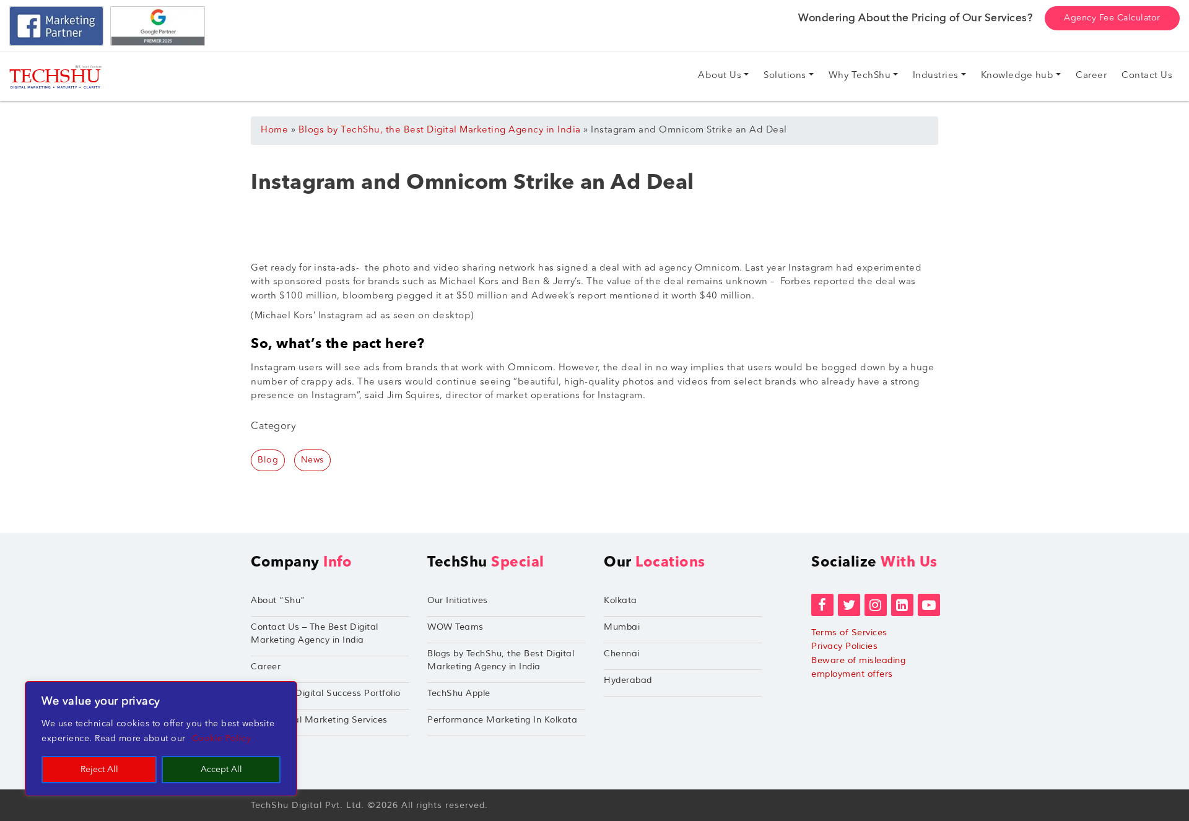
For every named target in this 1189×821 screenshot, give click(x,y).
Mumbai (622, 627)
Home (274, 130)
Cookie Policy (221, 738)
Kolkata (620, 600)
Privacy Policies (844, 646)
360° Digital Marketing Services (319, 720)
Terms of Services (849, 632)
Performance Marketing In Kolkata (502, 720)
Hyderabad (628, 680)
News (312, 460)
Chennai (622, 653)
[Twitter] (849, 605)
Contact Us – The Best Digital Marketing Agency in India (314, 633)
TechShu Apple (458, 693)
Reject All (99, 769)
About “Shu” (278, 600)
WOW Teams (455, 627)
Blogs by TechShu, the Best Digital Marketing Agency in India (439, 130)
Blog (268, 460)
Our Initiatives (457, 600)
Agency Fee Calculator (1112, 18)
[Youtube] (929, 605)
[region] (161, 738)
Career (266, 666)
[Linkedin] (902, 605)
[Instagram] (876, 605)
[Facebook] (822, 605)
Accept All (221, 769)
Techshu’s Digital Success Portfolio (326, 693)
